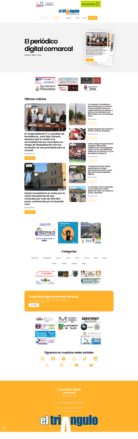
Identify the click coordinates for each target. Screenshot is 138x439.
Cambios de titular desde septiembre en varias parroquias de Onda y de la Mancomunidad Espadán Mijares (100, 170)
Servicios (84, 17)
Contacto (92, 18)
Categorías (68, 17)
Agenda (77, 17)
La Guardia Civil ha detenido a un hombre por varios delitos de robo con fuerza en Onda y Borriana (100, 190)
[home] (69, 12)
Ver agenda (34, 305)
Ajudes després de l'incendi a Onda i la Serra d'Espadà (100, 130)
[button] (69, 18)
